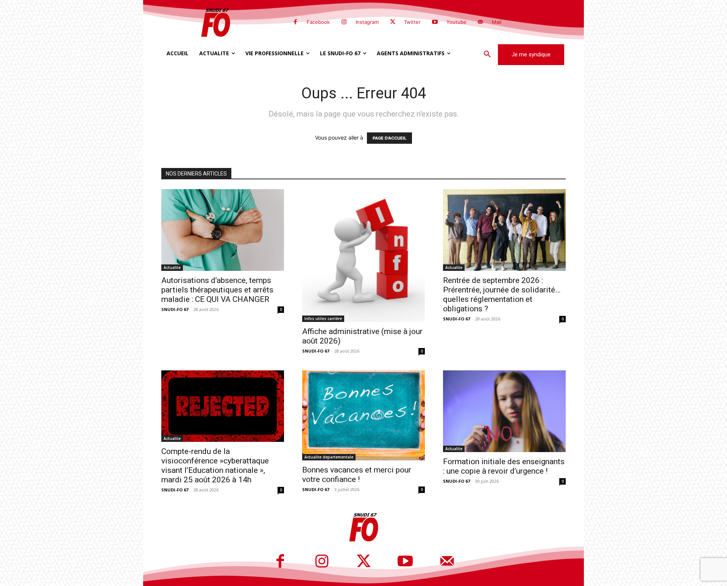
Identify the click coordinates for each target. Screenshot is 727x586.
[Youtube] (434, 22)
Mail (496, 22)
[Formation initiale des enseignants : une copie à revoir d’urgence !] (504, 411)
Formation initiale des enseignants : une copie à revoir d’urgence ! (504, 466)
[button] (487, 54)
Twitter (412, 22)
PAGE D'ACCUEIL (389, 138)
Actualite (172, 267)
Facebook (318, 22)
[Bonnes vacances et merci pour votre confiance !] (363, 415)
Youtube (456, 22)
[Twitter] (392, 22)
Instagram (367, 22)
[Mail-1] (480, 22)
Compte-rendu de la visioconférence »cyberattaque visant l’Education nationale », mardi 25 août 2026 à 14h (215, 465)
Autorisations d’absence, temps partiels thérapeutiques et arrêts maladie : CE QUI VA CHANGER (217, 290)
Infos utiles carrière (323, 318)
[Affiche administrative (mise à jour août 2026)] (363, 255)
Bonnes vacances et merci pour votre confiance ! (356, 474)
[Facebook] (295, 22)
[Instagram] (344, 22)
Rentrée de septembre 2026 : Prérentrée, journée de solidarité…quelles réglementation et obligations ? (501, 294)
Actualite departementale (328, 457)
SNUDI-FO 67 (174, 309)
